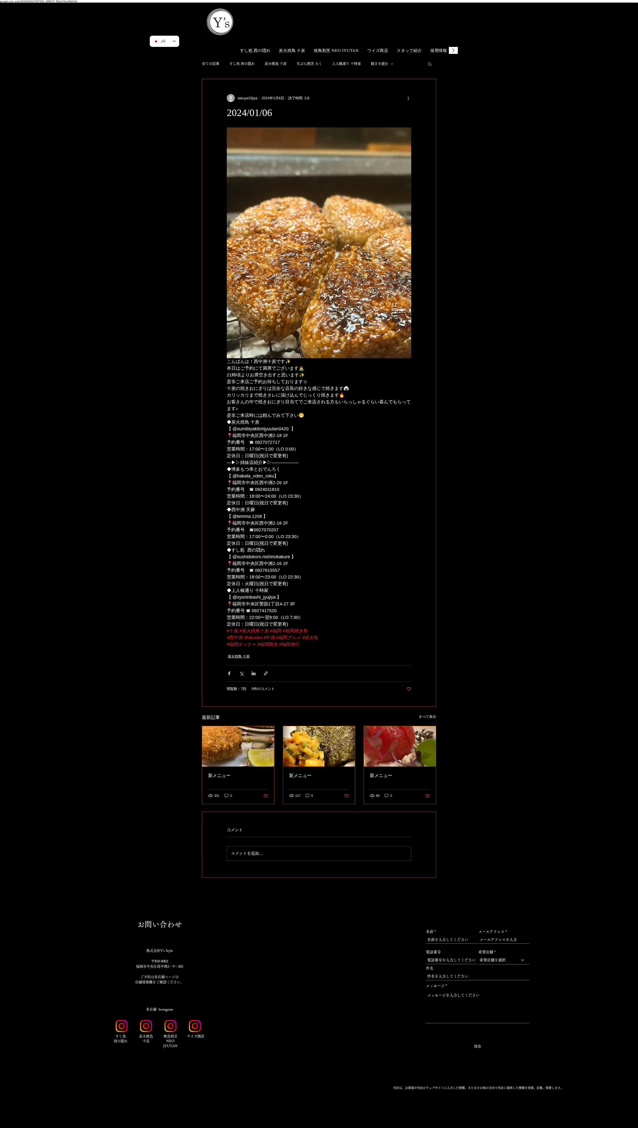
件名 (429, 968)
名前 (429, 931)
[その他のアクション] (408, 98)
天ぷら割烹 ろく (309, 63)
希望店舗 (485, 952)
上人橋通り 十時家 (346, 63)
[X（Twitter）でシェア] (241, 673)
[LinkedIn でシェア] (253, 673)
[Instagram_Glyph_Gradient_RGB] (122, 1026)
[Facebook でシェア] (229, 673)
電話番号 (433, 952)
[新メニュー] (238, 746)
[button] (426, 14)
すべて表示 (427, 717)
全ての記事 (210, 63)
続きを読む (379, 63)
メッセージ (435, 986)
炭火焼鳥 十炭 (276, 63)
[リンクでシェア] (265, 673)
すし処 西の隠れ (242, 63)
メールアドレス (491, 931)
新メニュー (219, 775)
